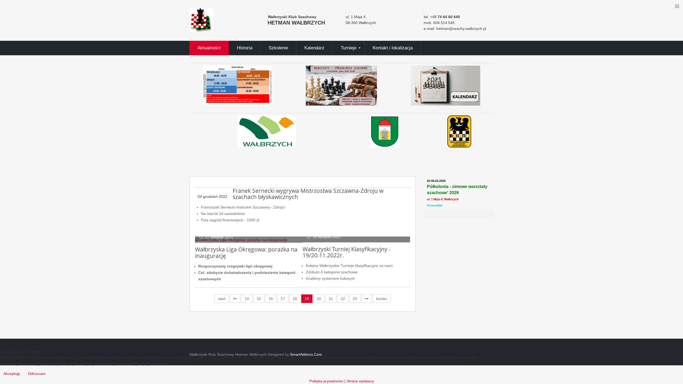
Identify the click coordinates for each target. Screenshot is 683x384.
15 (259, 299)
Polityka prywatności (326, 381)
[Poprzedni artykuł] (235, 298)
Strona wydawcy (360, 381)
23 (355, 299)
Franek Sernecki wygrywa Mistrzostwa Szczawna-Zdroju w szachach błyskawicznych (308, 194)
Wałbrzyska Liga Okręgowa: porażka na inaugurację (246, 252)
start (221, 299)
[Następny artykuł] (366, 298)
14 (247, 299)
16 (271, 299)
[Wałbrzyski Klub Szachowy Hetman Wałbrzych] (201, 20)
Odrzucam (37, 373)
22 (343, 299)
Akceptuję (11, 373)
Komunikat (434, 205)
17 (283, 299)
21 (331, 299)
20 (319, 299)
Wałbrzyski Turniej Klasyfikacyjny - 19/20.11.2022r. (347, 252)
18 (295, 299)
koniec (381, 299)
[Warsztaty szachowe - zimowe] (342, 86)
